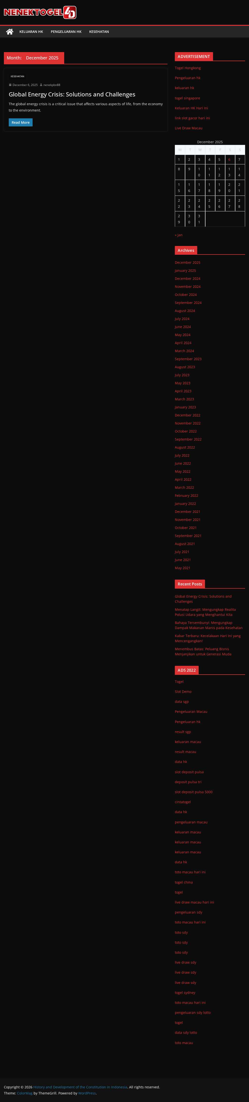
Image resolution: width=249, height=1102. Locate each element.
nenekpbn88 (52, 85)
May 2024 (182, 334)
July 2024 (182, 318)
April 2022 (183, 479)
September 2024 (188, 302)
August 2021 (185, 543)
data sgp (182, 701)
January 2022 (185, 503)
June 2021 (183, 559)
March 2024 (184, 350)
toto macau (184, 1042)
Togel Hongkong (188, 68)
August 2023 (185, 367)
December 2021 (187, 511)
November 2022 (188, 423)
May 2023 (182, 383)
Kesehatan (99, 31)
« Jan (179, 235)
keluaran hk (184, 87)
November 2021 (188, 519)
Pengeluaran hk (66, 31)
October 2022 (186, 431)
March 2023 (184, 399)
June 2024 (183, 326)
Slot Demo (183, 691)
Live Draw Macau (189, 128)
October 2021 (186, 527)
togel (179, 1022)
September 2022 (188, 439)
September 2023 (188, 359)
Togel (179, 681)
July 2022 (182, 455)
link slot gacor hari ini (192, 118)
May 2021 (182, 567)
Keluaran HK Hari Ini (191, 108)
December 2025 (187, 262)
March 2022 (184, 487)
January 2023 (185, 407)
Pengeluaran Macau (191, 711)
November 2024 (188, 286)
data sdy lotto (186, 1032)
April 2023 (183, 391)
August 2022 (185, 447)
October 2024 (186, 294)
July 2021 (182, 551)
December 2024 (187, 278)
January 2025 (185, 270)
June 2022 (183, 463)
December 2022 (187, 415)
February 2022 (186, 495)
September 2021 (188, 535)
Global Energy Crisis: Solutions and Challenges (72, 94)
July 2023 (182, 375)
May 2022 (182, 471)
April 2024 (183, 342)
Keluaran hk (31, 31)
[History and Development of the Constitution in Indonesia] (10, 32)
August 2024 (185, 310)
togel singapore (187, 98)
